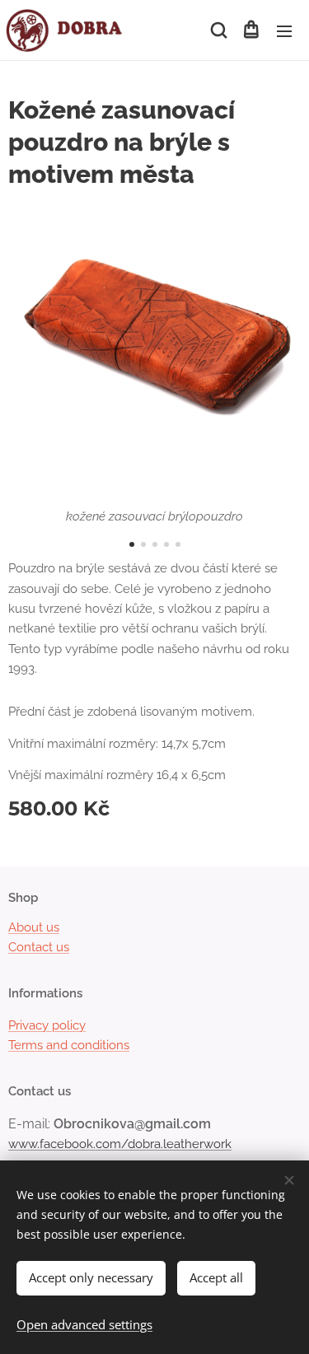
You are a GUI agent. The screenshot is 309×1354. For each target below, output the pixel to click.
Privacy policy (47, 1025)
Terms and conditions (68, 1045)
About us (33, 927)
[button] (217, 30)
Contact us (38, 947)
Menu (284, 30)
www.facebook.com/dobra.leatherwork (120, 1144)
